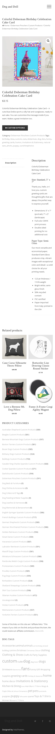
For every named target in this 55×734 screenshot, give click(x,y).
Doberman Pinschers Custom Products (26, 25)
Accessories (9, 645)
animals (28, 645)
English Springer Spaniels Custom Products (20, 512)
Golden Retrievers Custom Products (17, 532)
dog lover (34, 662)
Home (6, 25)
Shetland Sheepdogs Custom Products (19, 585)
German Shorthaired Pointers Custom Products (23, 527)
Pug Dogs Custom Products (14, 575)
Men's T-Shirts (35, 686)
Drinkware (7, 669)
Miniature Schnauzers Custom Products (19, 556)
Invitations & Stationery (32, 142)
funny (48, 139)
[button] (48, 40)
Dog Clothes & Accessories (13, 488)
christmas (21, 650)
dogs (42, 661)
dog (39, 139)
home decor (9, 681)
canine (12, 650)
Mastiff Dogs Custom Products (15, 551)
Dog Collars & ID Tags (11, 493)
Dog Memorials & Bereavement (15, 507)
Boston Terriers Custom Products (16, 444)
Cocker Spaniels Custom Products (17, 468)
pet (30, 691)
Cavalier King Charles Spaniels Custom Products (23, 463)
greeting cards (8, 142)
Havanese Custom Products (14, 541)
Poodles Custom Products (13, 571)
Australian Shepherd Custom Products (19, 429)
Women (5, 700)
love (22, 686)
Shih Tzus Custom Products (14, 590)
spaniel (31, 696)
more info (39, 631)
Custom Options (16, 128)
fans (43, 139)
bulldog (5, 650)
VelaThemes (18, 729)
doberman (32, 139)
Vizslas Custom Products (13, 605)
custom (18, 139)
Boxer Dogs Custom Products (15, 449)
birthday (6, 139)
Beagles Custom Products (13, 434)
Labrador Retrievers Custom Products (18, 546)
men (27, 686)
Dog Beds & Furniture (11, 483)
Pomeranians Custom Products (15, 566)
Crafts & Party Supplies (35, 654)
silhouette (23, 696)
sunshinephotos (27, 145)
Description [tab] (10, 162)
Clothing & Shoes (12, 654)
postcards (42, 691)
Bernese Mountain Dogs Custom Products (20, 439)
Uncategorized (8, 600)
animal (20, 645)
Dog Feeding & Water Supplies (15, 498)
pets (36, 691)
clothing (45, 650)
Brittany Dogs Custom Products (16, 454)
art (34, 646)
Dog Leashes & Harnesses (13, 502)
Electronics (17, 670)
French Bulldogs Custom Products (17, 517)
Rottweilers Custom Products (15, 580)
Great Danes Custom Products (15, 537)
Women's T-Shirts (17, 700)
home (47, 675)
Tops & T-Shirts (42, 696)
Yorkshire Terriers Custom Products (17, 614)
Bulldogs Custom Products (13, 459)
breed (45, 646)
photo (9, 145)
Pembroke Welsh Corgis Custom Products (20, 561)
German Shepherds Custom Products (18, 522)
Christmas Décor (33, 650)
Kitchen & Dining (11, 686)
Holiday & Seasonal (35, 676)
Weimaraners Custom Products (15, 610)
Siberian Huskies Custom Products (17, 595)
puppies (6, 696)
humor (18, 142)
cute (25, 139)
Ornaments (23, 691)
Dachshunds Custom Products (15, 473)
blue (12, 139)
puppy (16, 145)
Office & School (13, 691)
